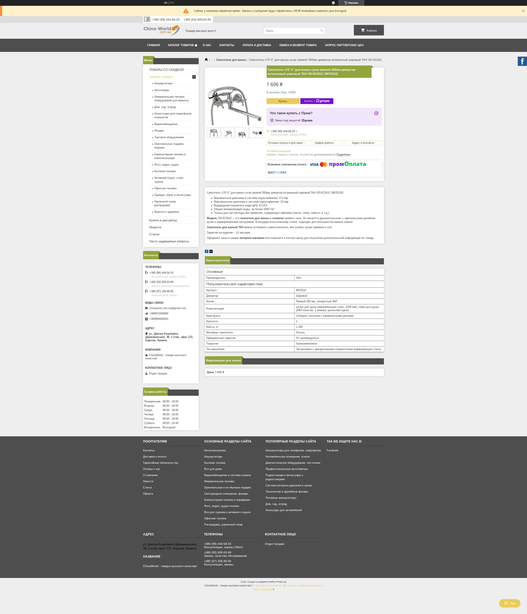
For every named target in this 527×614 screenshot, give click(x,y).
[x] (211, 252)
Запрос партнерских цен (344, 45)
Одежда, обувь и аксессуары (172, 194)
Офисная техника (165, 188)
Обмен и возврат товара (298, 45)
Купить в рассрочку (163, 220)
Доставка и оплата (154, 456)
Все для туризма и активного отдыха (227, 512)
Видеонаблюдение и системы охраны (227, 475)
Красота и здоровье (166, 211)
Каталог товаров (181, 45)
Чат (512, 603)
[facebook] (206, 252)
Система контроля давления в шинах (289, 485)
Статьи (154, 234)
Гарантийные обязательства (160, 462)
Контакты (226, 45)
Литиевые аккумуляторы (281, 497)
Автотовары (161, 90)
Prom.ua (281, 581)
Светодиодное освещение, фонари (226, 493)
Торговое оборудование (169, 137)
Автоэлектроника (215, 450)
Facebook (332, 450)
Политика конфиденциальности (304, 585)
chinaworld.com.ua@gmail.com (167, 308)
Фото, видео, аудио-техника (221, 506)
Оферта (148, 493)
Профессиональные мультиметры (287, 468)
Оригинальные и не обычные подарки (227, 487)
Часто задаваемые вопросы (169, 241)
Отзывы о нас (151, 468)
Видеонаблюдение (165, 124)
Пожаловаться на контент (268, 585)
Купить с (309, 101)
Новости (155, 227)
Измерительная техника (219, 481)
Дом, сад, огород (165, 107)
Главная (153, 45)
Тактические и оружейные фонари (287, 491)
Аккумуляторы (163, 83)
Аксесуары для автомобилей (284, 510)
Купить (283, 101)
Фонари (159, 130)
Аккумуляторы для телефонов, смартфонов (293, 450)
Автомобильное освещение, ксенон (288, 456)
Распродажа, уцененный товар (223, 524)
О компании (150, 475)
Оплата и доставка (257, 45)
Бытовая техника (165, 171)
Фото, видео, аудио (166, 164)
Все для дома (213, 468)
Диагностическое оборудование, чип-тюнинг (293, 462)
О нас (207, 45)
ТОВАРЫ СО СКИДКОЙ (166, 69)
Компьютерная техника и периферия (227, 499)
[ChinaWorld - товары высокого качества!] (161, 31)
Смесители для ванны (231, 59)
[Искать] (321, 30)
